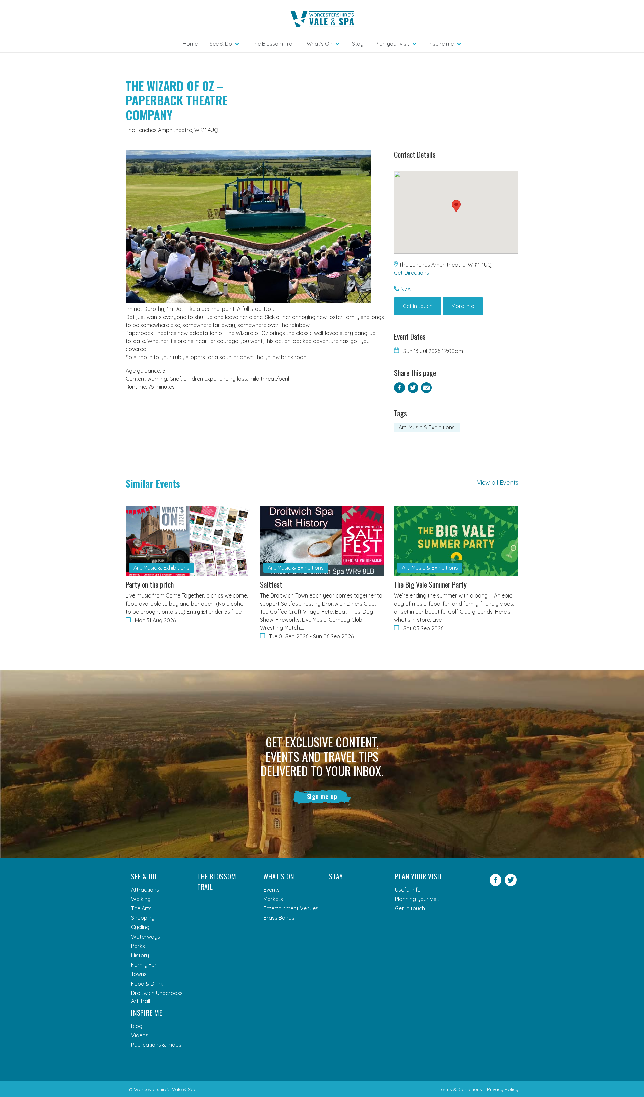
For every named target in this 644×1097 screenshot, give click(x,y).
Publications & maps (156, 1044)
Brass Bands (278, 917)
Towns (139, 974)
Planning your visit (417, 899)
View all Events (497, 482)
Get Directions (411, 272)
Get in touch (418, 306)
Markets (273, 899)
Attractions (145, 889)
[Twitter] (511, 883)
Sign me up (322, 796)
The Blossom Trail (273, 43)
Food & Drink (147, 983)
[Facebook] (495, 883)
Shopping (143, 917)
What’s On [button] (319, 43)
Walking (141, 899)
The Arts (141, 908)
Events (271, 889)
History (140, 955)
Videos (139, 1035)
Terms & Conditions (460, 1089)
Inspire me (146, 1013)
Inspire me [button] (441, 43)
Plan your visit (419, 876)
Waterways (145, 936)
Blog (136, 1025)
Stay (357, 43)
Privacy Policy (502, 1089)
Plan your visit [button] (392, 43)
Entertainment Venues (290, 908)
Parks (138, 946)
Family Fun (144, 964)
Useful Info (408, 889)
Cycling (140, 927)
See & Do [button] (221, 43)
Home (190, 43)
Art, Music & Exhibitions (427, 427)
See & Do (143, 876)
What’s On (278, 876)
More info (462, 306)
